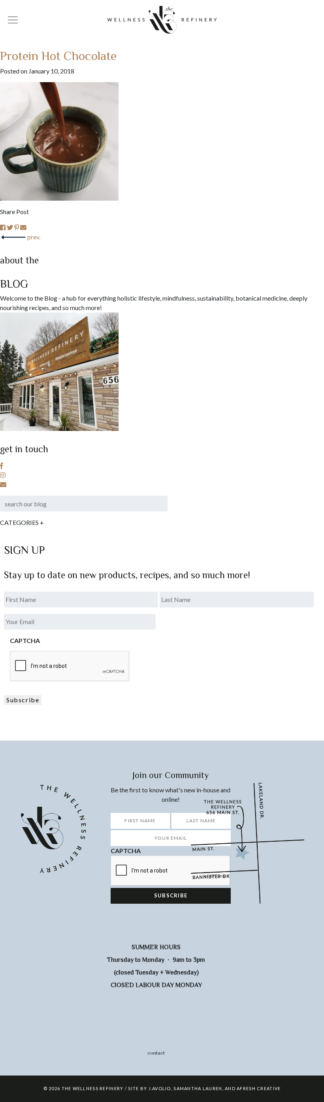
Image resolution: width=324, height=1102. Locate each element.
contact (156, 1052)
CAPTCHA (25, 640)
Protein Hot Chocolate (58, 55)
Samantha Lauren (197, 1088)
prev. (33, 237)
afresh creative (259, 1088)
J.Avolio (160, 1088)
